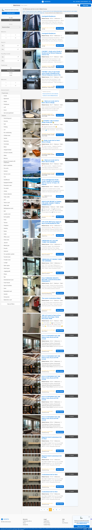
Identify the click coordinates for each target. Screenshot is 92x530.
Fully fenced (7, 282)
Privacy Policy (47, 522)
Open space (7, 265)
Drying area (6, 297)
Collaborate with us (27, 521)
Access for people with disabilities (9, 162)
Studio (5, 101)
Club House (6, 268)
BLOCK (85, 528)
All (10, 68)
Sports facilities (8, 285)
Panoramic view (8, 185)
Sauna (5, 231)
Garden (5, 138)
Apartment (6, 98)
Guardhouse (7, 179)
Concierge (6, 144)
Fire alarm (6, 188)
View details (60, 28)
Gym (5, 124)
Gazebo (6, 294)
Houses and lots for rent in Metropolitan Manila (52, 11)
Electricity (6, 141)
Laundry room (7, 214)
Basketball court (8, 291)
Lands (10, 75)
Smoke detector (8, 194)
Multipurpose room (8, 208)
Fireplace (6, 225)
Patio (5, 219)
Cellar (5, 234)
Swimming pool (7, 118)
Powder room (7, 259)
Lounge (5, 262)
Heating (6, 228)
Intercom (6, 251)
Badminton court (8, 299)
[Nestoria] (46, 2)
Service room (7, 174)
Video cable (7, 197)
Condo (5, 95)
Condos (11, 72)
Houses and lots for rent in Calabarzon (34, 11)
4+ (15, 37)
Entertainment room (8, 279)
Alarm (5, 147)
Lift (4, 129)
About (24, 522)
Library (5, 191)
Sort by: (11, 24)
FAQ (63, 521)
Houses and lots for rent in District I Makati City (34, 12)
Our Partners (65, 522)
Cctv (5, 177)
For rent (11, 20)
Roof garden (7, 217)
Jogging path (7, 271)
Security (6, 121)
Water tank (6, 205)
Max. (3, 49)
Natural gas (6, 245)
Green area (6, 239)
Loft (5, 107)
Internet (6, 171)
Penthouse (6, 104)
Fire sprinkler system (9, 254)
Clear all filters (10, 304)
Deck (5, 288)
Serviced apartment (8, 113)
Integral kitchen (7, 149)
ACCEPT (90, 528)
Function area (7, 257)
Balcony (6, 158)
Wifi (5, 211)
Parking (5, 127)
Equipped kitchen (8, 182)
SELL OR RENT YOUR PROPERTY (81, 1)
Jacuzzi (6, 242)
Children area (7, 135)
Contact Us (25, 524)
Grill (5, 199)
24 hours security (8, 152)
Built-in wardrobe (8, 165)
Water (5, 155)
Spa (5, 277)
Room (5, 110)
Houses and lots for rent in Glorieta (50, 93)
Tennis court (7, 202)
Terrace (5, 222)
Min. (3, 45)
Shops (5, 274)
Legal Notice (46, 521)
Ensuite (5, 248)
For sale (11, 17)
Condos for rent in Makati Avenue (50, 95)
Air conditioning (7, 132)
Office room (6, 237)
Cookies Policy (47, 524)
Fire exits (6, 168)
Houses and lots (10, 70)
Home (24, 11)
